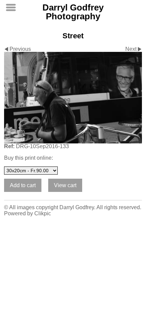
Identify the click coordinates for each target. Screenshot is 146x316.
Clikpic (42, 213)
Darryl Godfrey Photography (73, 12)
